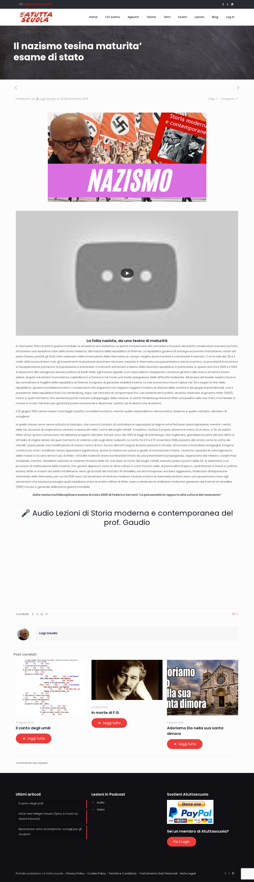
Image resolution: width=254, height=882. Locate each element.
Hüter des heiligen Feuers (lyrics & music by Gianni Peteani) (48, 816)
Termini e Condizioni (122, 873)
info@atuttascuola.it (37, 4)
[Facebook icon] (223, 4)
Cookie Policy (96, 873)
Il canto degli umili (33, 728)
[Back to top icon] (236, 874)
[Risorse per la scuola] (36, 17)
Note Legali (188, 873)
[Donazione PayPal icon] (232, 4)
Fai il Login (181, 841)
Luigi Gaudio (47, 99)
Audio (101, 802)
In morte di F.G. (105, 712)
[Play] (127, 273)
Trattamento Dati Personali (158, 873)
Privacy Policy (75, 873)
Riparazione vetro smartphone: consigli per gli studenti (50, 831)
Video (101, 809)
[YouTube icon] (227, 4)
